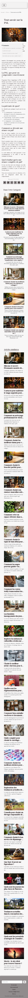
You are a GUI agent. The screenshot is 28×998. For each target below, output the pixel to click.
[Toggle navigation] (4, 5)
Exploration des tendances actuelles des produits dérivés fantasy (13, 789)
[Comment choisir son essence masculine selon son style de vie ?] (13, 322)
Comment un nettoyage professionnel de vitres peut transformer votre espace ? (14, 258)
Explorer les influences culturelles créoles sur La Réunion (14, 641)
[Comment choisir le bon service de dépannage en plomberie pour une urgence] (14, 829)
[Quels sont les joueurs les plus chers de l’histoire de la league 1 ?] (14, 879)
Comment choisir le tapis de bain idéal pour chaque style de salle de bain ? (13, 542)
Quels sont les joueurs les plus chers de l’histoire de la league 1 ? (14, 889)
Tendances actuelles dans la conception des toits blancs (13, 914)
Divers (7, 12)
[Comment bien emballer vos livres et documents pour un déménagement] (14, 705)
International (14, 987)
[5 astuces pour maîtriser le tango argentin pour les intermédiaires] (13, 224)
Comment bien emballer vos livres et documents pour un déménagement (13, 715)
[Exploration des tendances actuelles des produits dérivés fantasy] (14, 780)
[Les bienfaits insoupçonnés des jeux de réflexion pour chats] (14, 606)
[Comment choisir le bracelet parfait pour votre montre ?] (13, 299)
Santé (14, 989)
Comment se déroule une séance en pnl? (10, 53)
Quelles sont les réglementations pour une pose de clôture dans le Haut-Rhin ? (14, 691)
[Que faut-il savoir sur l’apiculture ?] (14, 854)
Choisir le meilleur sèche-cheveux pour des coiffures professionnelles (14, 666)
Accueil (2, 12)
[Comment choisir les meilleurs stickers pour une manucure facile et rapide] (14, 755)
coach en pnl (19, 92)
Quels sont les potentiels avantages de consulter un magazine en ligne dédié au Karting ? (14, 939)
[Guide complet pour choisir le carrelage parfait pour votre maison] (14, 730)
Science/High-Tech (14, 991)
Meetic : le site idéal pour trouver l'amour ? (13, 962)
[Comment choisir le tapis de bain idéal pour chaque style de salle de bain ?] (14, 532)
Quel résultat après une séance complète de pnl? (11, 56)
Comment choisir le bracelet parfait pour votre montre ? (14, 307)
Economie (14, 985)
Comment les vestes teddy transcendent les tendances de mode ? (13, 591)
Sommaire (6, 46)
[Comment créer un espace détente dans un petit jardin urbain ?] (14, 507)
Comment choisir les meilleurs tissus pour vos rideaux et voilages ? (14, 283)
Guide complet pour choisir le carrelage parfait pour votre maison (12, 741)
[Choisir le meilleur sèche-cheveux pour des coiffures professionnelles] (14, 656)
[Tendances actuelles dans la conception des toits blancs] (14, 904)
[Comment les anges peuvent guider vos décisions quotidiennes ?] (14, 556)
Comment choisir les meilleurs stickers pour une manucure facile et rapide (13, 766)
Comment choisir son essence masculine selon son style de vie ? (14, 331)
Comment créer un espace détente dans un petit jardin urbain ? (13, 517)
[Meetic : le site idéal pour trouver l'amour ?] (14, 953)
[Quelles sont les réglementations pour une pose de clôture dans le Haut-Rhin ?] (14, 681)
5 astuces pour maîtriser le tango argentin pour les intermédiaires (14, 233)
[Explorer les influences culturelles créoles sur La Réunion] (14, 631)
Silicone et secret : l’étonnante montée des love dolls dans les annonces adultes (14, 208)
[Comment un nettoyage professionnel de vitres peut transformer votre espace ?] (13, 249)
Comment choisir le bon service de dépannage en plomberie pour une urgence (14, 840)
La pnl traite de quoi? (6, 51)
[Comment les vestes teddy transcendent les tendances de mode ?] (14, 581)
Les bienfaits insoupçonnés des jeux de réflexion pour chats (13, 616)
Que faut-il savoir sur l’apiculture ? (12, 863)
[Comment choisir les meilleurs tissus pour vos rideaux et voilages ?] (13, 274)
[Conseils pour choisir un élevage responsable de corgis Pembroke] (14, 805)
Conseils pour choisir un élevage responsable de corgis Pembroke (13, 814)
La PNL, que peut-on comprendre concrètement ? (11, 48)
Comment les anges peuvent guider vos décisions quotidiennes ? (14, 566)
